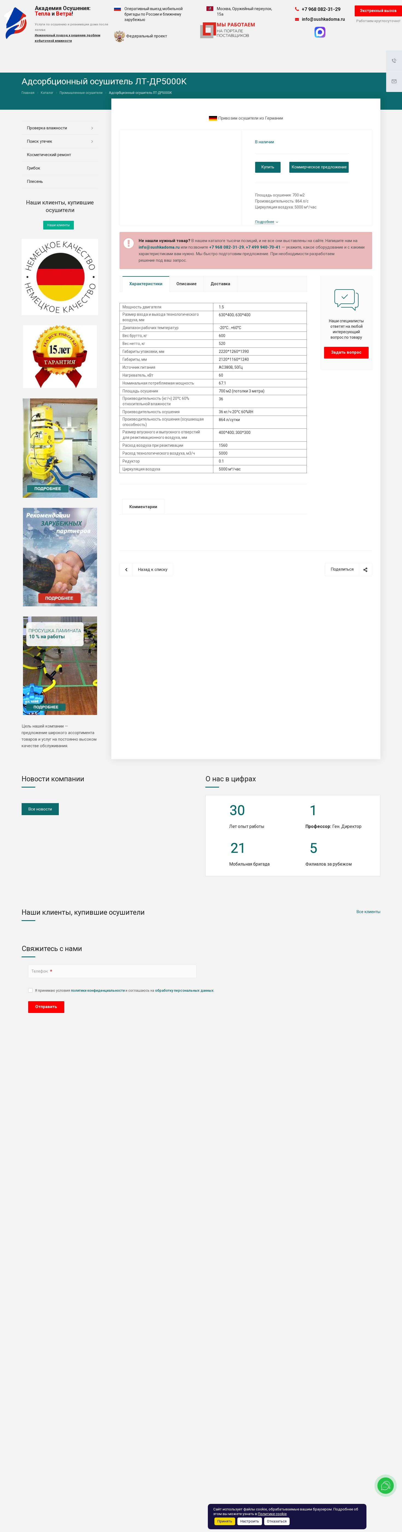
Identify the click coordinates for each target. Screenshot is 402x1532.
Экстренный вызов (378, 10)
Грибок (33, 168)
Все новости (40, 809)
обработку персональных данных (184, 990)
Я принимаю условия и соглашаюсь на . (124, 990)
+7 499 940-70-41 (263, 247)
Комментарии (143, 506)
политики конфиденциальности (98, 990)
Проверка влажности (47, 128)
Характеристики (145, 283)
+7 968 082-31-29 (321, 9)
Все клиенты (368, 911)
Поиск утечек (39, 141)
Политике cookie (272, 1514)
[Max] (319, 36)
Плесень (35, 181)
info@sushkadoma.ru (323, 19)
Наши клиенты (58, 225)
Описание (186, 283)
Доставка (220, 283)
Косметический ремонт (49, 154)
